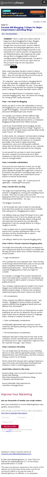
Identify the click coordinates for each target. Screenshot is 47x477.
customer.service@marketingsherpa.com (16, 454)
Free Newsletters (11, 34)
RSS (3, 34)
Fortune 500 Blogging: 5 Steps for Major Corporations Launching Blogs (21, 28)
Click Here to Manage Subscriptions (14, 413)
